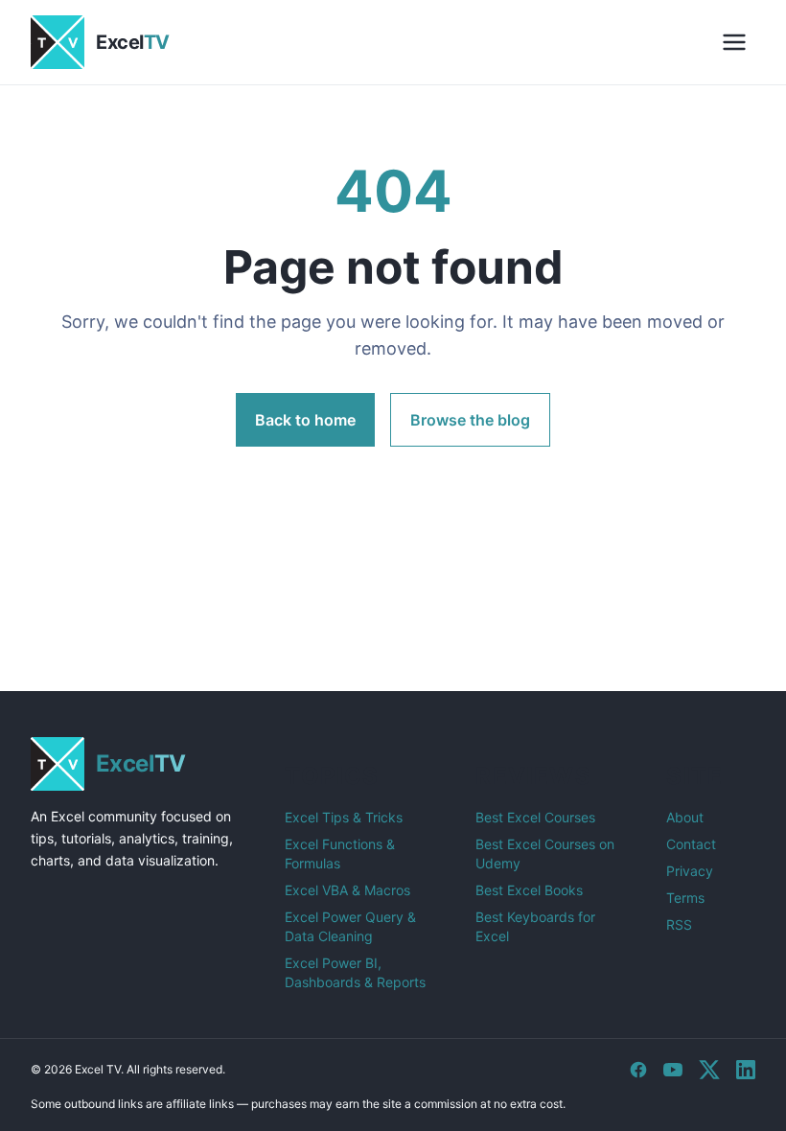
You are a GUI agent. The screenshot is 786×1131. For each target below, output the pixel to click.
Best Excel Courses (535, 817)
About (685, 817)
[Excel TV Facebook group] (638, 1069)
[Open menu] (734, 42)
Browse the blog (470, 419)
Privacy (689, 871)
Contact (691, 844)
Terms (685, 897)
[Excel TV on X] (709, 1069)
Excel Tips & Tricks (344, 817)
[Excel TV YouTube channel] (672, 1069)
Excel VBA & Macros (347, 890)
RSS (679, 924)
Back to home (305, 419)
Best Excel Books (529, 890)
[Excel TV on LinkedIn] (745, 1069)
